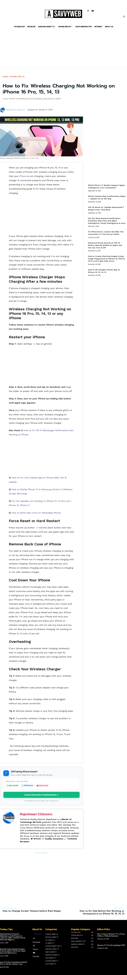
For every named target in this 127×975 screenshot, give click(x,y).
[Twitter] (33, 945)
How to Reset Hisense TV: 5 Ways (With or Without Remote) (111, 935)
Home (5, 76)
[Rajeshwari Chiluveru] (3, 109)
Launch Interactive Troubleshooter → (41, 795)
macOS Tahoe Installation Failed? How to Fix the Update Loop (13, 963)
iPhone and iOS (18, 76)
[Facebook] (88, 11)
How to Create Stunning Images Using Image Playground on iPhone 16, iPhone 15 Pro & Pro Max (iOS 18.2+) (106, 258)
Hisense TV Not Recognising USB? (111, 945)
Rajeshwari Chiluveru (15, 110)
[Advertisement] (63, 50)
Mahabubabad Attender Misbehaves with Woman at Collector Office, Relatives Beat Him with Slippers (12, 937)
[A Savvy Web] (63, 14)
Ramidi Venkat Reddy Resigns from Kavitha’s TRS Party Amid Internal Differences (12, 951)
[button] (124, 16)
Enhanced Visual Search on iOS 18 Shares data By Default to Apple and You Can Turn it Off (105, 245)
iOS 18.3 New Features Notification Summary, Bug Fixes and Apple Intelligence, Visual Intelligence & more (107, 220)
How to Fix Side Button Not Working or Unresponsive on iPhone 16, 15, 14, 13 (102, 912)
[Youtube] (92, 11)
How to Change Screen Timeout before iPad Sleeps (32, 911)
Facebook (36, 942)
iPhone (23, 176)
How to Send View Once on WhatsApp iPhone (36, 512)
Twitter (35, 949)
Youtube (36, 956)
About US (37, 934)
